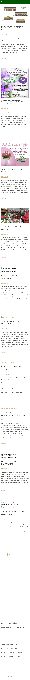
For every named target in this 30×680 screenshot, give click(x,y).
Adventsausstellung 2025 (9, 632)
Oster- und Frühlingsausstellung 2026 (13, 627)
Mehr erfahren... (5, 58)
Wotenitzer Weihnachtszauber (10, 656)
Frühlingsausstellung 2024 (9, 644)
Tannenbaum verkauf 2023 (9, 648)
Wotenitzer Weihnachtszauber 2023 (12, 652)
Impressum (23, 673)
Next (10, 554)
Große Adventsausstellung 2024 (11, 640)
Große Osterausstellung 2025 (10, 636)
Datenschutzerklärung (11, 673)
